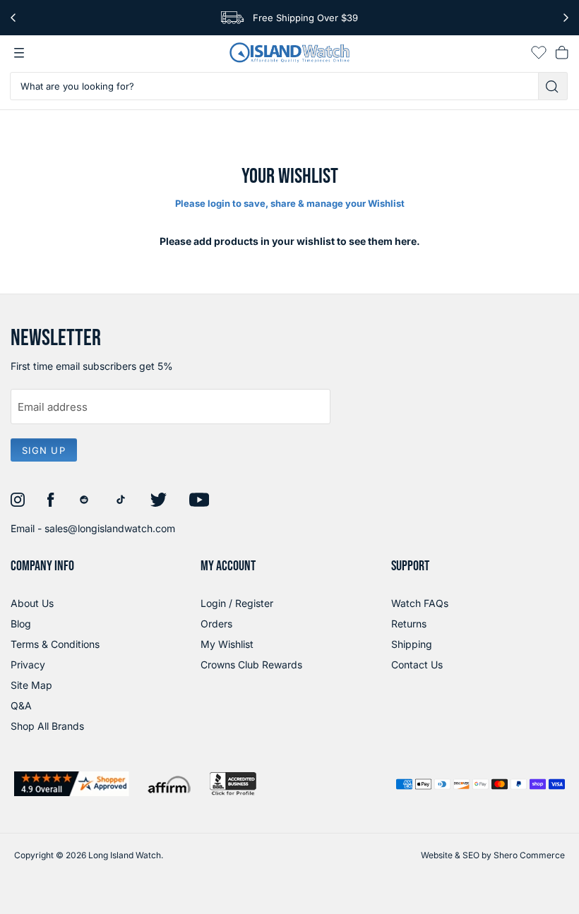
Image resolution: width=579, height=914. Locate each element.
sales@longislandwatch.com (109, 528)
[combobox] (274, 86)
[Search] (553, 86)
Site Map (31, 685)
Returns (408, 624)
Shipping (411, 644)
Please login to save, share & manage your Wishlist (290, 203)
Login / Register (237, 603)
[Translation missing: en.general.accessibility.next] (565, 17)
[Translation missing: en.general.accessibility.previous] (13, 17)
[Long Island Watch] (289, 52)
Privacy (28, 665)
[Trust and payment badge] (71, 783)
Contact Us (417, 665)
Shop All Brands (47, 726)
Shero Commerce (529, 855)
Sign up (44, 450)
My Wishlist (227, 644)
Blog (21, 624)
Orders (216, 624)
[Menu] (19, 53)
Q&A (21, 705)
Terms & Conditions (55, 644)
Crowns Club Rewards (251, 665)
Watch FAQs (419, 603)
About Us (32, 603)
